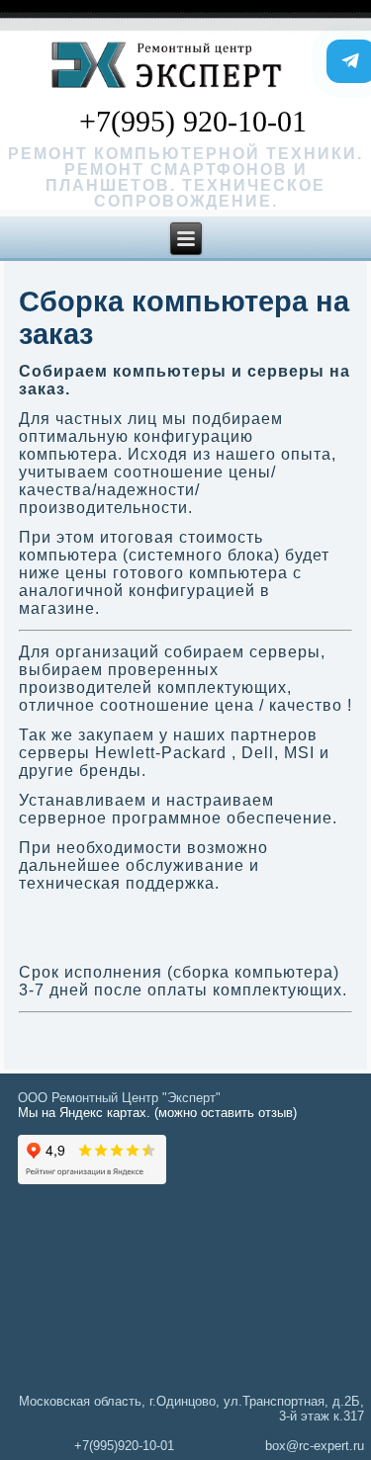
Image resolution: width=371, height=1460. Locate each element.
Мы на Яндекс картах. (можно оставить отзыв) (157, 1112)
